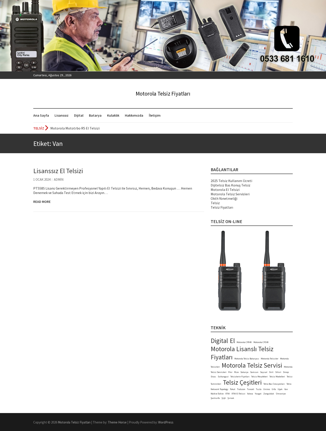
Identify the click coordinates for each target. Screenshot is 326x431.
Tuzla (258, 389)
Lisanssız (62, 115)
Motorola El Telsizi (225, 189)
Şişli (224, 398)
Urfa (274, 389)
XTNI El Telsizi (238, 393)
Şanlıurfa (215, 398)
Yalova (250, 393)
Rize (236, 372)
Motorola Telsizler (269, 358)
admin (58, 179)
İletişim (155, 115)
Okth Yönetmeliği (224, 198)
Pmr (230, 372)
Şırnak (231, 398)
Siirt (271, 372)
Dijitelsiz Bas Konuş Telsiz (230, 185)
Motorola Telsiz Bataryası (246, 358)
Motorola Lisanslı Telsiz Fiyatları (242, 353)
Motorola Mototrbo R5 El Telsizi (75, 128)
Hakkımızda (134, 115)
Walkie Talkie (217, 393)
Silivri (278, 372)
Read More (42, 201)
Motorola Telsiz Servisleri (230, 194)
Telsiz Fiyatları (222, 207)
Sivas (213, 376)
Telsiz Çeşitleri (242, 382)
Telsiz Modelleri (277, 376)
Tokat (232, 389)
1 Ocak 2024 (41, 179)
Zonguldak (268, 393)
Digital (219, 341)
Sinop (286, 372)
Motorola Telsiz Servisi (252, 365)
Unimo (266, 389)
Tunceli (250, 389)
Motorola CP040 (244, 342)
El (232, 341)
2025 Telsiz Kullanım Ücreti (231, 180)
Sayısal (263, 372)
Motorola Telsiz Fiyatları (163, 93)
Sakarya (244, 372)
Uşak (280, 389)
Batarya (95, 115)
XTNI (227, 393)
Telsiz (215, 203)
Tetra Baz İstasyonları (274, 383)
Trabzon (241, 389)
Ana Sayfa (41, 115)
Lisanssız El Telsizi (58, 171)
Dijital (78, 115)
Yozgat (258, 393)
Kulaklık (113, 115)
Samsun (254, 372)
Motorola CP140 (261, 342)
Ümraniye (281, 393)
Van (286, 389)
